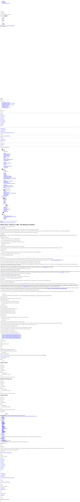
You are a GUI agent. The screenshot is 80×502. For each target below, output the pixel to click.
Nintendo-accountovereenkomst (14, 277)
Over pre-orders (2, 279)
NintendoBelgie (2, 139)
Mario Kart (1, 125)
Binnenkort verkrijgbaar (7, 156)
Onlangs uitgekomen (6, 155)
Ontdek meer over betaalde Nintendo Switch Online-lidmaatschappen (57, 288)
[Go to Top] (40, 220)
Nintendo (1, 457)
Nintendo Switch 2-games (7, 175)
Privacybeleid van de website (21, 415)
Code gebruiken (6, 167)
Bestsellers (5, 164)
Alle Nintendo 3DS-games (5, 105)
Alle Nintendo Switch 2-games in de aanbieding (8, 103)
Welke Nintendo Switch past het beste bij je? (9, 183)
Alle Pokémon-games (5, 107)
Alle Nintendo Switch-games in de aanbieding (8, 104)
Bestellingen (3, 1)
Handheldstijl (8, 349)
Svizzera (3, 430)
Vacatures (5, 218)
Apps (4, 200)
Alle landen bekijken (4, 428)
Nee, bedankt (2, 443)
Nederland (3, 434)
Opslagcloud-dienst (6, 356)
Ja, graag (5, 443)
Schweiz (3, 437)
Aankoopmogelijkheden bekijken (10, 25)
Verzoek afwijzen (2, 452)
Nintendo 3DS (2, 119)
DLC (4, 158)
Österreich (3, 435)
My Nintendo (5, 217)
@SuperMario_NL (2, 131)
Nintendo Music (6, 195)
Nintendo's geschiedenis (7, 187)
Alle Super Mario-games (5, 106)
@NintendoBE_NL (3, 128)
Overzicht (5, 153)
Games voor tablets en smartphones (8, 159)
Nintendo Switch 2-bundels (7, 177)
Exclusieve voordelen (6, 194)
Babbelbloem (5, 184)
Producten (5, 201)
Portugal (3, 428)
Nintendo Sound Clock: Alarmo (8, 185)
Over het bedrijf (12, 415)
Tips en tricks (5, 210)
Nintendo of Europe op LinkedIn (4, 499)
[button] (41, 149)
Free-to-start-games (6, 157)
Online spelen (2, 356)
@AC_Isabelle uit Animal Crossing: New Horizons (7, 132)
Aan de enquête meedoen (8, 452)
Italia (2, 421)
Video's (5, 202)
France (3, 419)
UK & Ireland (4, 431)
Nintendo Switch (2, 115)
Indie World (5, 208)
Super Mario (2, 123)
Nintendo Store (2, 116)
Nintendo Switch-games (7, 154)
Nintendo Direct (6, 207)
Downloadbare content (3, 349)
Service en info (26, 286)
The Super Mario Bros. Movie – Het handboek (10, 216)
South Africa (3, 439)
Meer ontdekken (44, 355)
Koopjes (5, 163)
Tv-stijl (14, 349)
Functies (5, 173)
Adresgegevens (4, 2)
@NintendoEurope (2, 474)
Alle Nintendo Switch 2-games (6, 102)
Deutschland (3, 418)
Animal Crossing (2, 122)
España (3, 424)
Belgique (3, 422)
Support (9, 415)
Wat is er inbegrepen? (6, 192)
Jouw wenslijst (6, 166)
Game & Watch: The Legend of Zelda (9, 186)
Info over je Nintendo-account (6, 3)
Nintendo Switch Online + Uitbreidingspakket (10, 193)
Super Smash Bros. (2, 464)
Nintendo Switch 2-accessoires (8, 176)
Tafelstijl (11, 349)
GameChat (5, 174)
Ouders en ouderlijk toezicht (4, 415)
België (3, 416)
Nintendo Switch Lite (6, 182)
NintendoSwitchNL (3, 140)
